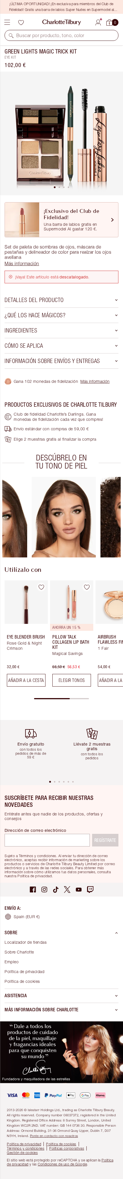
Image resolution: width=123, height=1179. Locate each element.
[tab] (54, 187)
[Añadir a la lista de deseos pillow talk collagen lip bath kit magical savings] (86, 587)
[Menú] (7, 22)
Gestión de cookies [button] (22, 1153)
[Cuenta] (98, 21)
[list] (61, 133)
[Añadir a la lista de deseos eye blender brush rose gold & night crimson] (41, 587)
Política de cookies (22, 981)
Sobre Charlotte (19, 951)
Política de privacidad (24, 971)
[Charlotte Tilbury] (61, 22)
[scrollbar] (61, 698)
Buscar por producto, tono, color (50, 35)
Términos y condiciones (25, 1148)
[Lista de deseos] (21, 22)
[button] (11, 35)
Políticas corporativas (66, 1148)
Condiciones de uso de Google (62, 1164)
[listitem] (61, 133)
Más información (95, 381)
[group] (63, 517)
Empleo (12, 961)
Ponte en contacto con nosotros (54, 1136)
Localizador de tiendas (26, 942)
